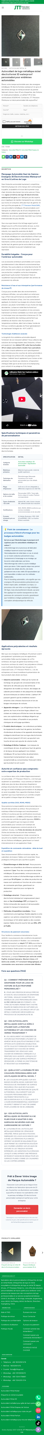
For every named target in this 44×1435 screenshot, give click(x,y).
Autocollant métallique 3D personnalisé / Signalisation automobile (27, 463)
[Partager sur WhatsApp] (3, 157)
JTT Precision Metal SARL (30, 205)
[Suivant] (39, 36)
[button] (3, 7)
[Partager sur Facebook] (7, 157)
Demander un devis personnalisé (22, 1209)
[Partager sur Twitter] (10, 157)
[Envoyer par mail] (14, 157)
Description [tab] (6, 169)
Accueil (4, 68)
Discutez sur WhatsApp (23, 141)
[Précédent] (5, 36)
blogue (22, 1427)
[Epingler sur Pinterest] (18, 157)
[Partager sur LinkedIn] (22, 157)
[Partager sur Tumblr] (25, 157)
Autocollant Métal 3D (17, 68)
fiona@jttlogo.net (16, 1369)
